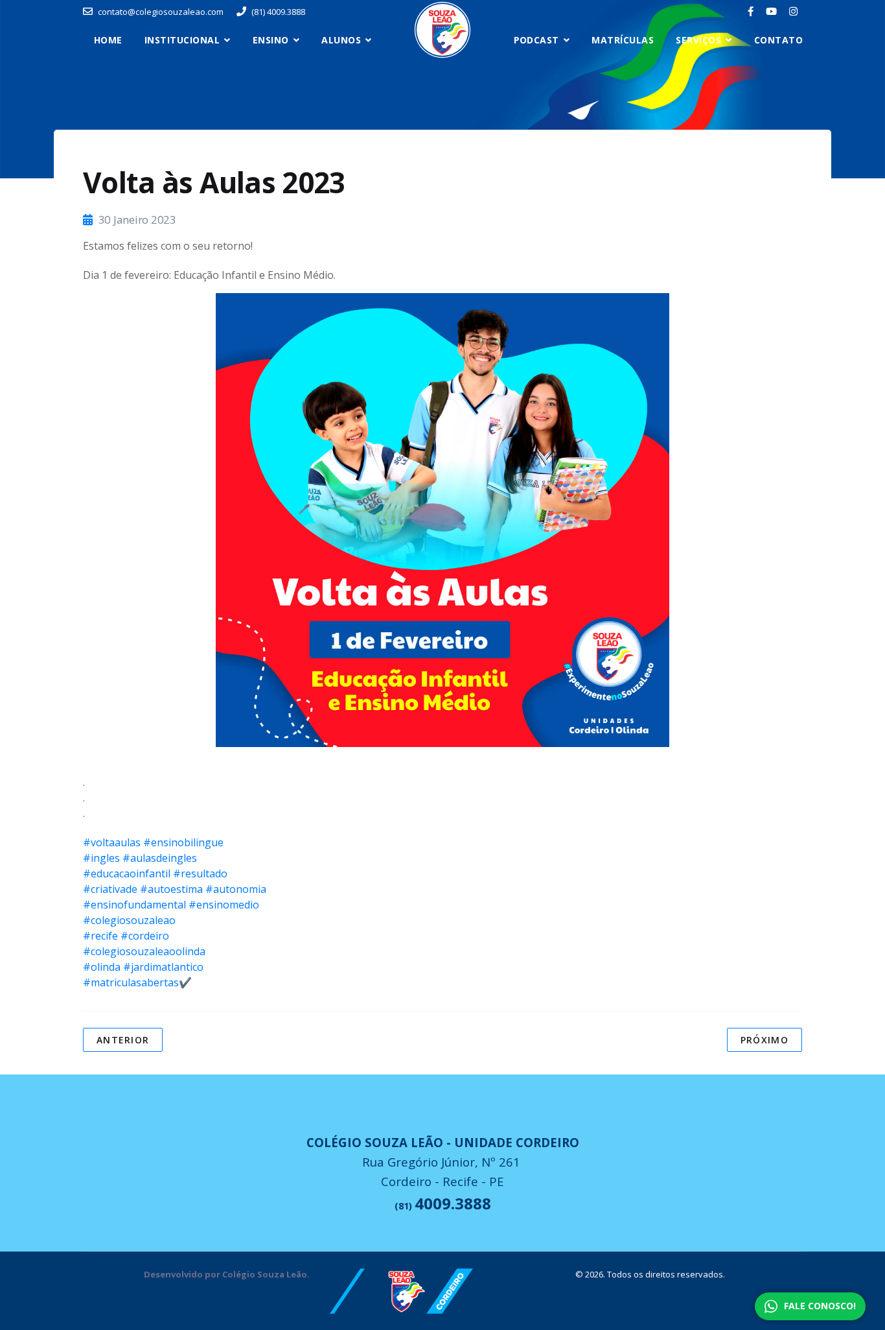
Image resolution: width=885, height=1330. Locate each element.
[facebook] (752, 11)
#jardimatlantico (163, 967)
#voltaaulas (112, 842)
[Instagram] (795, 11)
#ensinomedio (224, 904)
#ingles (101, 858)
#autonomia (235, 889)
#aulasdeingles (159, 858)
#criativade (110, 889)
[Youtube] (773, 11)
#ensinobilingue (183, 842)
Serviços (698, 40)
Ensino (271, 40)
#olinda (102, 967)
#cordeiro (145, 936)
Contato (778, 40)
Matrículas (623, 40)
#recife (100, 936)
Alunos (341, 40)
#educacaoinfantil (126, 873)
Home (108, 40)
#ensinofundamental (134, 904)
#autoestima (171, 889)
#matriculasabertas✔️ (137, 982)
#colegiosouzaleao (129, 920)
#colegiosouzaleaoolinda (144, 951)
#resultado (200, 873)
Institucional (182, 40)
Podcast (536, 40)
